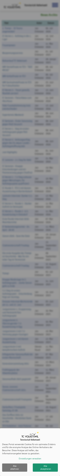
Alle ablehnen (14, 467)
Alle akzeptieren (45, 467)
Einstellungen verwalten (30, 458)
